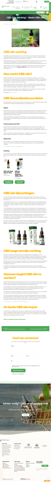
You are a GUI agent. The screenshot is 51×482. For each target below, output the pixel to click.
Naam (12, 355)
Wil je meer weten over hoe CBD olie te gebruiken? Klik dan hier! (16, 301)
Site (11, 360)
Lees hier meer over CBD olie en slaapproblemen (13, 146)
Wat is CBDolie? (14, 92)
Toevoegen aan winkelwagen (8, 182)
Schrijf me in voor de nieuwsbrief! (18, 373)
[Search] (44, 12)
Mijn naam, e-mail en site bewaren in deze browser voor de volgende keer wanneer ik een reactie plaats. (26, 366)
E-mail (27, 355)
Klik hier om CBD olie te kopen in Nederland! (14, 319)
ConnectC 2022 (10, 479)
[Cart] (47, 12)
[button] (36, 1)
